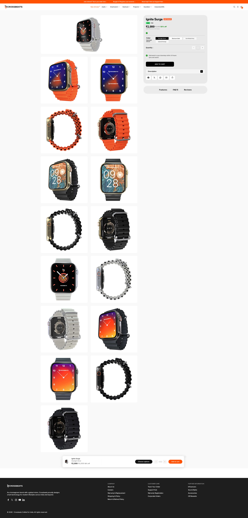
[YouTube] (20, 500)
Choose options (143, 461)
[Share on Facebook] (148, 78)
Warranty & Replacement (116, 493)
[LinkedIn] (23, 500)
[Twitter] (12, 500)
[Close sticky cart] (185, 457)
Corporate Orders (154, 496)
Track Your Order (154, 487)
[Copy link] (172, 78)
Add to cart (175, 461)
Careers (110, 490)
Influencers (192, 487)
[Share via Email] (166, 78)
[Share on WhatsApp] (160, 78)
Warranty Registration (155, 493)
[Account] (238, 7)
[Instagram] (16, 500)
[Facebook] (8, 500)
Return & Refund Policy (116, 499)
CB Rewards (192, 496)
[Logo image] (13, 7)
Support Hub (152, 490)
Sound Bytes (192, 490)
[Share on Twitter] (154, 78)
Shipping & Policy (114, 496)
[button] (234, 7)
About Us (111, 487)
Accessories (192, 493)
